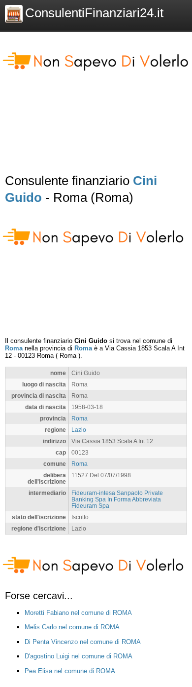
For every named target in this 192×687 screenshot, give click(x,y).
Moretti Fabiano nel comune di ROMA (78, 612)
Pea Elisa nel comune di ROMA (70, 671)
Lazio (78, 429)
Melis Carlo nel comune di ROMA (72, 627)
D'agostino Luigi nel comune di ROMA (78, 656)
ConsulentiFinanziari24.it (94, 12)
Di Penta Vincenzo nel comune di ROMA (83, 642)
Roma (14, 348)
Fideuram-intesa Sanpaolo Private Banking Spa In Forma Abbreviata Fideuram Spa (117, 499)
